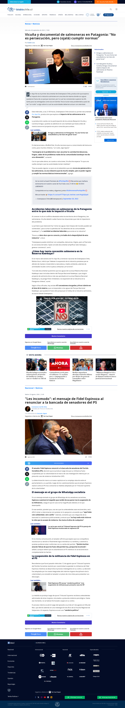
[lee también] (39, 530)
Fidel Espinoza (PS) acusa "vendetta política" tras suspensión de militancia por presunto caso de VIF (66, 584)
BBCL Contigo (79, 15)
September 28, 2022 (70, 199)
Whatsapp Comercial (76, 697)
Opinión (60, 15)
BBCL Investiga (69, 15)
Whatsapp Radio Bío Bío (108, 697)
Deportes (44, 15)
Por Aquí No (36, 114)
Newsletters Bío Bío (65, 2)
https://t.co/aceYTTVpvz (57, 195)
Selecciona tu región (17, 2)
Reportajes (11, 684)
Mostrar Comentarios (58, 336)
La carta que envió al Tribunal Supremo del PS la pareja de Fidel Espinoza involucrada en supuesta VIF (69, 527)
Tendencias (52, 15)
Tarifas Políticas (12, 696)
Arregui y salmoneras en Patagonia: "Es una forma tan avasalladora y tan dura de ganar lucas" (68, 134)
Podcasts (10, 15)
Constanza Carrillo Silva (39, 407)
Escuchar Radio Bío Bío (106, 2)
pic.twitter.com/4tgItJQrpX (77, 195)
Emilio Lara (31, 43)
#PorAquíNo (64, 181)
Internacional (27, 15)
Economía (37, 15)
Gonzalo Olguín (42, 413)
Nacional (18, 15)
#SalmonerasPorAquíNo (75, 190)
